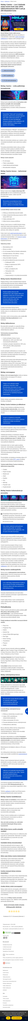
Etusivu (2, 1)
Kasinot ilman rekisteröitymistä (9, 981)
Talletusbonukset (6, 977)
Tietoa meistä (6, 998)
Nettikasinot (7, 1)
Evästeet (5, 1003)
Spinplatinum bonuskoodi (8, 951)
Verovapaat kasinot (7, 979)
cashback (7, 791)
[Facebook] (6, 938)
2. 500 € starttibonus (7, 75)
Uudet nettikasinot (7, 985)
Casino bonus (6, 972)
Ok (8, 1018)
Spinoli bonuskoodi (7, 949)
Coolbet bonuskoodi (7, 946)
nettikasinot (4, 566)
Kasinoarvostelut (6, 1007)
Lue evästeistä (17, 1018)
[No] (26, 1015)
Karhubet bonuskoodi (7, 944)
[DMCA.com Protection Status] (15, 933)
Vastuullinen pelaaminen (8, 1005)
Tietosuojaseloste (6, 1000)
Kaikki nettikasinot (7, 987)
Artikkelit (5, 990)
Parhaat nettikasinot (7, 983)
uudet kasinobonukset (16, 233)
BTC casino (16, 459)
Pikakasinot (5, 974)
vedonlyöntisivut (22, 754)
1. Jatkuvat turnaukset (8, 70)
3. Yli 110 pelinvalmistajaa (9, 80)
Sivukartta (5, 996)
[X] (4, 938)
